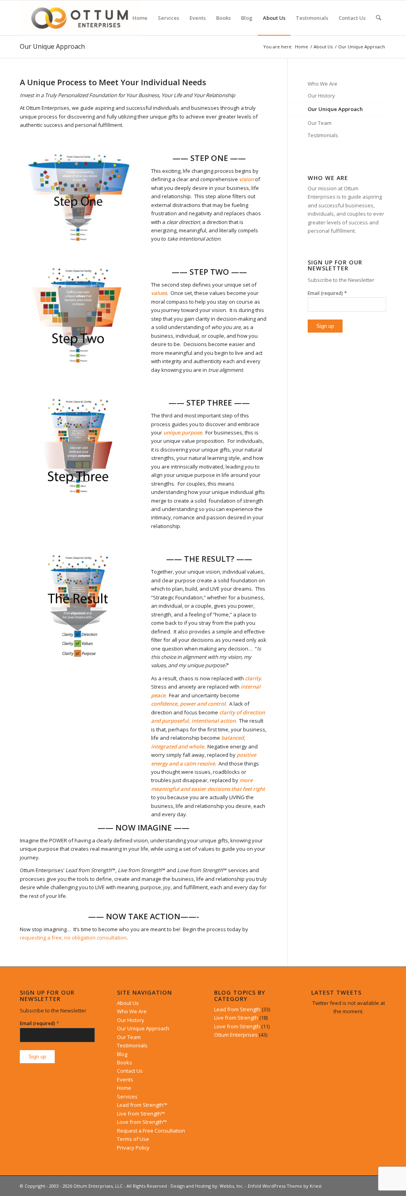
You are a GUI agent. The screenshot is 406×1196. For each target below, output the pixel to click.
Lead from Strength (237, 1009)
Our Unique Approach (52, 46)
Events (125, 1079)
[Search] (378, 17)
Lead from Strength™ (142, 1104)
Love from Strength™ (142, 1121)
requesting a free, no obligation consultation (73, 937)
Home (124, 1087)
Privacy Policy (133, 1147)
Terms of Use (133, 1138)
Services (127, 1096)
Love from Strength (237, 1026)
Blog (122, 1054)
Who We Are (322, 83)
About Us (128, 1003)
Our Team (319, 122)
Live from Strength (236, 1017)
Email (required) (327, 293)
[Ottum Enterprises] (79, 17)
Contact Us (130, 1070)
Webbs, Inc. (232, 1186)
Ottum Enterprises (236, 1034)
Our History (321, 95)
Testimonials (323, 135)
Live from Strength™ (141, 1113)
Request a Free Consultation (151, 1130)
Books (124, 1062)
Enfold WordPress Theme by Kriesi (285, 1186)
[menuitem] (140, 17)
